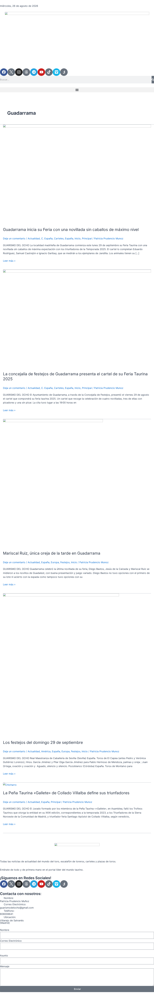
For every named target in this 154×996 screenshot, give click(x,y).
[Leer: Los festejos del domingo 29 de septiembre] (61, 664)
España (69, 238)
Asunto (4, 955)
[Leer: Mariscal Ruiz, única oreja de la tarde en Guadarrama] (53, 482)
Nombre (4, 929)
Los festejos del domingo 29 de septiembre (43, 742)
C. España (47, 238)
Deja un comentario (14, 238)
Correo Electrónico (11, 940)
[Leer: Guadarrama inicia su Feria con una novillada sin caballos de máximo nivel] (77, 173)
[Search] (153, 79)
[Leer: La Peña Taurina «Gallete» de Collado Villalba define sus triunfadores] (10, 784)
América (46, 751)
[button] (77, 89)
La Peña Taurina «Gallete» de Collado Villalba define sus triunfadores (66, 793)
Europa (55, 562)
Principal (87, 238)
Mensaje (4, 966)
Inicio (78, 238)
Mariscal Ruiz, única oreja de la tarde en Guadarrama (51, 553)
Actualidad (34, 238)
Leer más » (9, 260)
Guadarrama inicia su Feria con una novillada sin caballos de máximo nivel (71, 229)
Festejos (65, 562)
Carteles (59, 238)
